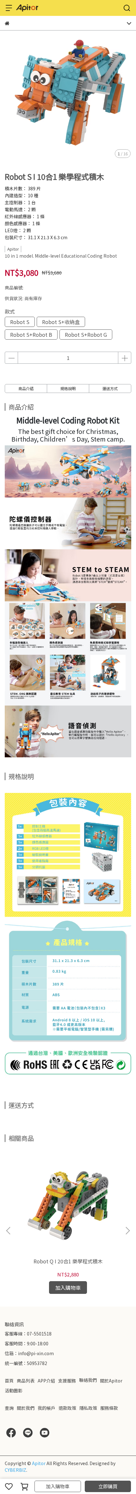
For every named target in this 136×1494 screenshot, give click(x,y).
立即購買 (107, 1486)
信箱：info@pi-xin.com (29, 1353)
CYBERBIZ (15, 1470)
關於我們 (25, 1408)
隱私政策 (88, 1408)
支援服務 (67, 1380)
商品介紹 (26, 388)
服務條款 (109, 1408)
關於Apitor (111, 1380)
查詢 (9, 1408)
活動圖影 (13, 1390)
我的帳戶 (46, 1408)
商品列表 (25, 1380)
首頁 (9, 1380)
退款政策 (67, 1408)
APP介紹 (46, 1380)
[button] (127, 1230)
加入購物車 (58, 1486)
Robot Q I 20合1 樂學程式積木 (68, 1261)
